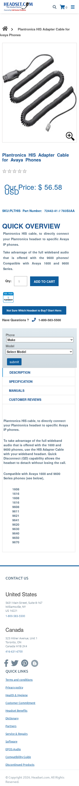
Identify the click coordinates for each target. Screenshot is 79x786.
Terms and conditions (19, 679)
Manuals (16, 390)
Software (11, 741)
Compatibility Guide (18, 757)
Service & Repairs (16, 733)
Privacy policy (14, 687)
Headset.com (40, 777)
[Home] (18, 6)
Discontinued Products (19, 764)
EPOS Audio (13, 749)
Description (19, 372)
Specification (20, 381)
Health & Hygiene (16, 695)
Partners (10, 726)
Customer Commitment (20, 703)
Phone (10, 335)
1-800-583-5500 (15, 616)
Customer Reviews (25, 399)
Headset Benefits (16, 710)
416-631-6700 (14, 651)
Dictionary (11, 718)
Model (10, 346)
